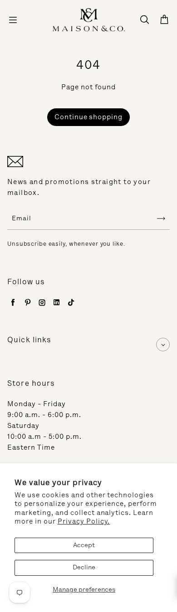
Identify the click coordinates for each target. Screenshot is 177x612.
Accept (84, 545)
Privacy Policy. (84, 521)
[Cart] (164, 20)
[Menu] (12, 20)
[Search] (144, 20)
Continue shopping (88, 117)
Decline (84, 567)
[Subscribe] (161, 218)
